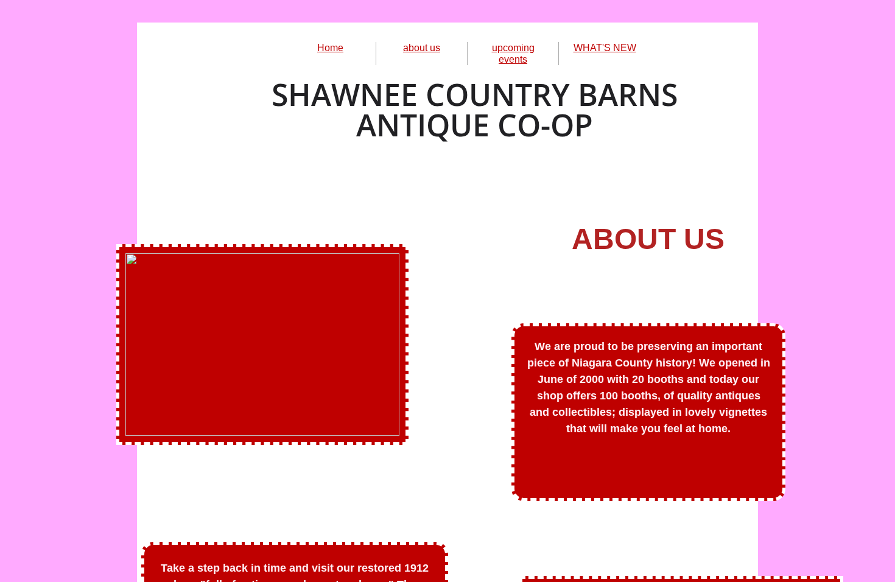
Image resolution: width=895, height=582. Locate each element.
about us (421, 48)
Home (330, 48)
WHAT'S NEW (605, 48)
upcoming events (513, 54)
